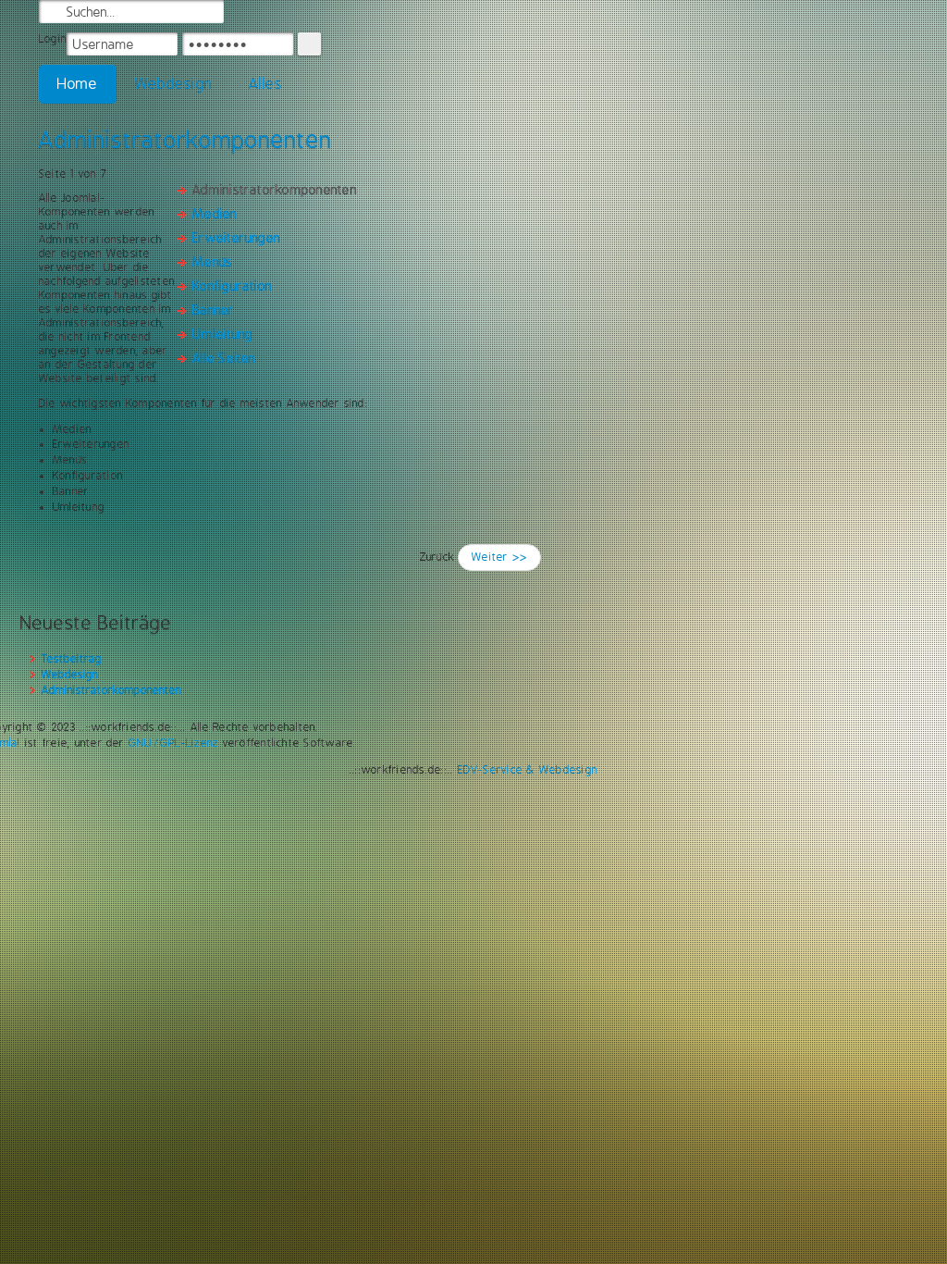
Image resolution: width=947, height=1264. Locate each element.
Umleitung (222, 334)
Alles (265, 84)
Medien (214, 213)
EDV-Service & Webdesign (528, 769)
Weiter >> (499, 557)
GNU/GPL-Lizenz (173, 743)
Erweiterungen (236, 237)
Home (77, 84)
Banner (213, 310)
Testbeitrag (72, 658)
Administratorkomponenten (185, 140)
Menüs (212, 261)
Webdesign (173, 84)
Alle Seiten (224, 358)
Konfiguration (232, 286)
